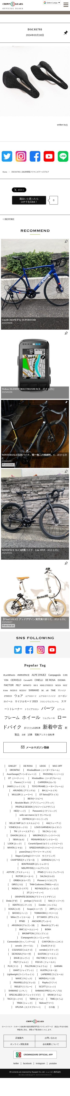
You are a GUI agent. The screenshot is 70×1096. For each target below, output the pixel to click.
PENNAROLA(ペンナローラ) (44, 839)
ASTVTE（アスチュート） (19, 872)
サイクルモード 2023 (26, 701)
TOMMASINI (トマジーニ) (46, 913)
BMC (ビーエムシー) (28, 929)
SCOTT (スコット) (47, 986)
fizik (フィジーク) (56, 901)
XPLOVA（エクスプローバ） (28, 1007)
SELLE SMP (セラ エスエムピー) (24, 823)
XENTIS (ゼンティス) (22, 905)
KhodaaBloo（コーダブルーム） (47, 778)
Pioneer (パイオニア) (47, 880)
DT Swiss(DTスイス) (48, 794)
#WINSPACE (23, 675)
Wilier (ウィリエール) (20, 917)
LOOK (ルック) (14, 843)
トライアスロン (32, 709)
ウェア (18, 695)
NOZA (58, 685)
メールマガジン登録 (37, 747)
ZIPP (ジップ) (55, 909)
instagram (40, 1063)
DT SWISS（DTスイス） (48, 917)
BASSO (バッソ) (19, 913)
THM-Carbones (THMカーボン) (44, 884)
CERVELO (16, 680)
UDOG (43, 766)
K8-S (36, 685)
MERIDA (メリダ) (47, 978)
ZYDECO (8, 696)
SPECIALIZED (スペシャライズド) (24, 995)
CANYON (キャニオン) (52, 942)
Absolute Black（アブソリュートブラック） (35, 803)
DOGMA (61, 680)
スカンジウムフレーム (49, 701)
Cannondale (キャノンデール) (21, 942)
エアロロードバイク (47, 696)
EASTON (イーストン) (48, 954)
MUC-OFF (57, 766)
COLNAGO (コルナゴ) (22, 950)
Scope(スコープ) (34, 909)
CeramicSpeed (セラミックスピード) (45, 843)
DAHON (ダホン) (18, 835)
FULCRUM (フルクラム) (36, 966)
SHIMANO (34, 690)
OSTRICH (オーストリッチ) (35, 819)
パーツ (48, 708)
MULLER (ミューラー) (22, 794)
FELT (18, 685)
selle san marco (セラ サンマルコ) (35, 815)
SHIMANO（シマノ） (18, 991)
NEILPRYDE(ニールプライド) (35, 868)
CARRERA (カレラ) (47, 782)
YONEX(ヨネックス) (18, 827)
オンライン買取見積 (19, 1044)
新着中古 (53, 727)
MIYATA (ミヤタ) (14, 848)
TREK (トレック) (24, 1003)
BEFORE (9, 219)
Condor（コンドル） (48, 905)
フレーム (12, 717)
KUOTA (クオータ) (48, 970)
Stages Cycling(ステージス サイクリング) (35, 856)
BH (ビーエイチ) (49, 790)
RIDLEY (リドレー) (23, 986)
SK (42, 690)
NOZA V (22, 690)
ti (66, 125)
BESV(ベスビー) (35, 799)
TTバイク (62, 690)
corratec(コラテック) (48, 950)
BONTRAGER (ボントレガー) (35, 864)
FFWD (22, 921)
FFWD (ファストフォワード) (51, 872)
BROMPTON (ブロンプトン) (35, 933)
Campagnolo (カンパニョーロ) (35, 937)
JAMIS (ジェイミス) (16, 786)
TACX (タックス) (15, 999)
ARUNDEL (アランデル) (24, 790)
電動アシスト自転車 (45, 734)
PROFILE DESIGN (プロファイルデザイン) (35, 807)
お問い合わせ (51, 1038)
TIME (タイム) (56, 999)
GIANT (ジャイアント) (23, 970)
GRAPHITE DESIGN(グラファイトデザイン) (35, 897)
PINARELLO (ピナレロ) (24, 982)
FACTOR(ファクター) (46, 958)
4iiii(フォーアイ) (53, 823)
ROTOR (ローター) (24, 876)
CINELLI (39, 680)
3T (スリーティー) (35, 893)
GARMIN (58, 966)
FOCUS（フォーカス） (46, 962)
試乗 (30, 734)
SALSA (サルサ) (47, 876)
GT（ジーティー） (16, 778)
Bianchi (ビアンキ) (49, 925)
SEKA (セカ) (18, 839)
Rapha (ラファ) (49, 982)
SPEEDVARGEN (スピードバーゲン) (46, 848)
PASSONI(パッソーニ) (53, 774)
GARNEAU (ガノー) (50, 860)
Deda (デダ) (11, 901)
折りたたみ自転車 (32, 728)
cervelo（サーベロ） (24, 946)
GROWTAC (15, 770)
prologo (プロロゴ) (32, 901)
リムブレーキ (49, 718)
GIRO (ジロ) (17, 884)
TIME (53, 690)
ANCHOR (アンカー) (41, 921)
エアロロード (31, 696)
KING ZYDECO (46, 685)
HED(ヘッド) (20, 811)
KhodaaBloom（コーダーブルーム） (44, 770)
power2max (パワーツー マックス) (35, 852)
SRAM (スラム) (54, 995)
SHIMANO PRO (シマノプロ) (48, 991)
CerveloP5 (28, 680)
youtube (53, 1063)
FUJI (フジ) (13, 966)
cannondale (9, 465)
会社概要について (51, 1044)
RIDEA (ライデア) (20, 888)
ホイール (31, 717)
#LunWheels (9, 675)
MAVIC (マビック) (24, 978)
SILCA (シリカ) (49, 831)
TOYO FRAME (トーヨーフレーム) (47, 786)
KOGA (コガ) (14, 909)
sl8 (47, 690)
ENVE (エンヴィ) (22, 958)
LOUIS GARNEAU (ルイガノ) (47, 827)
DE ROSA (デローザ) (21, 954)
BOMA (48, 929)
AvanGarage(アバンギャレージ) (21, 774)
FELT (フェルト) (21, 962)
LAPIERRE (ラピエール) (52, 974)
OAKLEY (12, 766)
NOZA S (13, 690)
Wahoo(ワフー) (46, 1003)
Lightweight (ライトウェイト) (20, 974)
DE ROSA (50, 680)
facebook (27, 1063)
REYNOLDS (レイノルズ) (46, 888)
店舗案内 (19, 1038)
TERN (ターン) (36, 999)
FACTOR (9, 685)
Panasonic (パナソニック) (45, 811)
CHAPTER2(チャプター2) (22, 860)
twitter (16, 1063)
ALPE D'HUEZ (39, 675)
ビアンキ (61, 709)
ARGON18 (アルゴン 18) (23, 925)
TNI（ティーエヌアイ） (25, 831)
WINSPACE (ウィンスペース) (46, 835)
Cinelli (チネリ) (48, 946)
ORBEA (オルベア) (21, 880)
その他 (52, 1007)
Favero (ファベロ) (22, 782)
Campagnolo (54, 675)
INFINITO (27, 685)
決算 (23, 735)
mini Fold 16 (9, 626)
